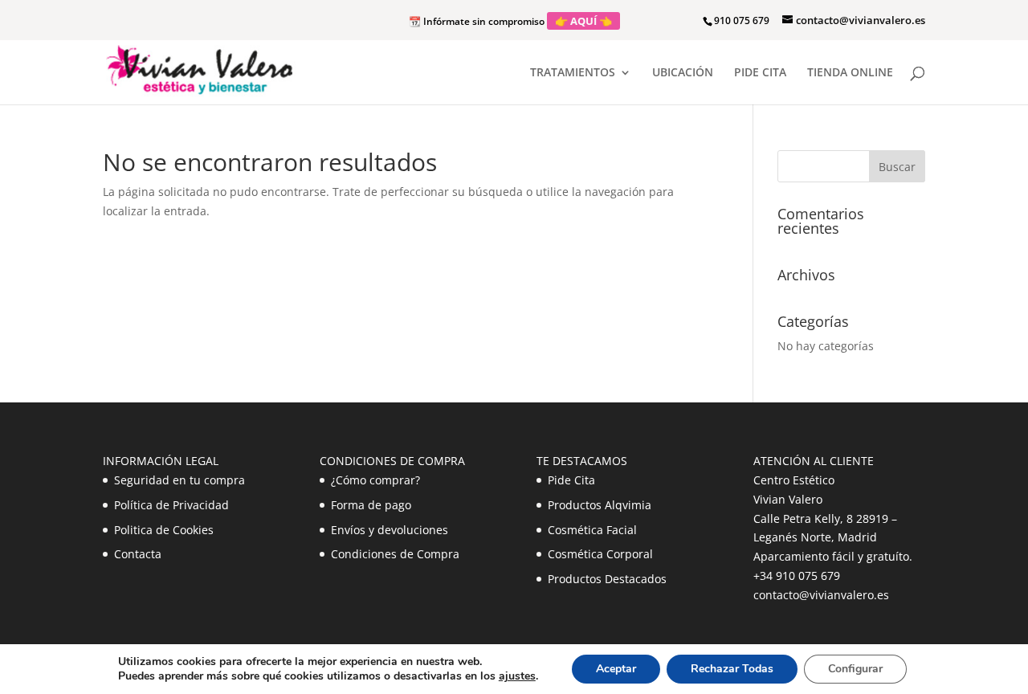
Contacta (137, 553)
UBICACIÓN (682, 73)
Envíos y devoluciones (389, 529)
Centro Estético (793, 480)
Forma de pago (371, 504)
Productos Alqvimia (599, 504)
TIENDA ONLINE (850, 73)
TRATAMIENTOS (572, 73)
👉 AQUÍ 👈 (583, 21)
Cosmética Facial (592, 529)
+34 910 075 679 (796, 575)
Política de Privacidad (171, 504)
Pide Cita (571, 480)
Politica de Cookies (164, 529)
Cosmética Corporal (600, 553)
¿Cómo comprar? (375, 480)
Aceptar (616, 668)
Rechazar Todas (732, 668)
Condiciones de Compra (395, 553)
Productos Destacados (607, 578)
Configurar (855, 668)
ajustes (517, 676)
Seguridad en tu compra (179, 480)
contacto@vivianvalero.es (821, 594)
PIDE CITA (760, 73)
